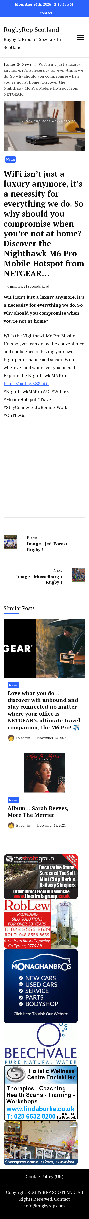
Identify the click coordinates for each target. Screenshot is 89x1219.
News (10, 159)
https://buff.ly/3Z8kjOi (26, 383)
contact (46, 13)
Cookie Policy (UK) (45, 1176)
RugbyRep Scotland (31, 29)
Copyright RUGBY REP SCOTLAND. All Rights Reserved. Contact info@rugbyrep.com (44, 1199)
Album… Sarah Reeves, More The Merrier (38, 811)
